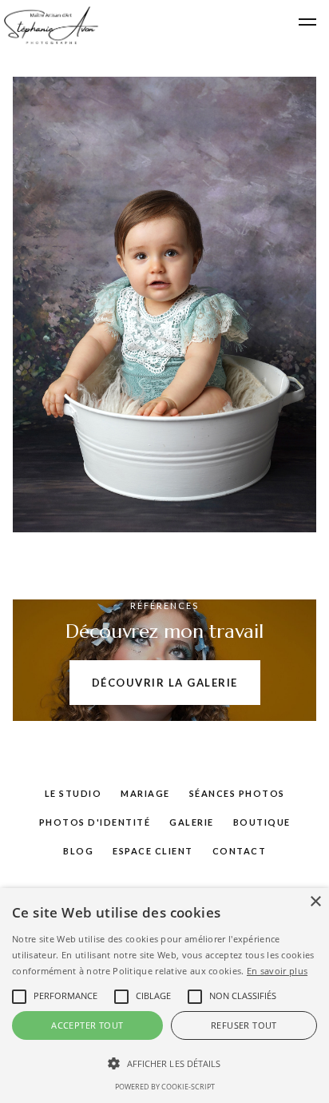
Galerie (191, 822)
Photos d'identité (95, 822)
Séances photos (237, 793)
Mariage (145, 793)
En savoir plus (277, 971)
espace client (153, 851)
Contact (239, 851)
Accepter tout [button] (87, 1025)
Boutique (262, 822)
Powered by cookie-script (165, 1086)
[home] (49, 25)
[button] (307, 22)
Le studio (73, 793)
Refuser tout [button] (244, 1025)
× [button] (315, 902)
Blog (78, 851)
